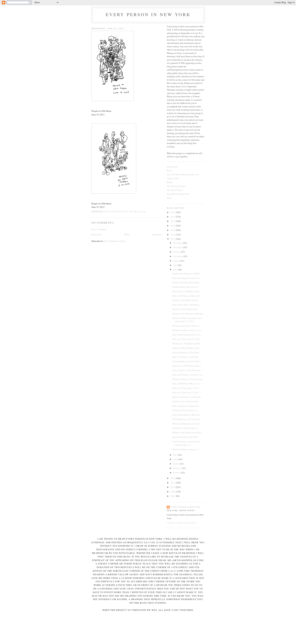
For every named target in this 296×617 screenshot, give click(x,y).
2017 (173, 221)
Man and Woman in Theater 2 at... (188, 374)
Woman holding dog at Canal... (186, 423)
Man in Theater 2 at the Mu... (185, 356)
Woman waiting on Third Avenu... (188, 379)
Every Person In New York (148, 14)
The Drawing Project (176, 186)
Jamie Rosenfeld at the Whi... (185, 436)
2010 (173, 487)
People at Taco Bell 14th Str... (186, 300)
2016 (173, 225)
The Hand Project (175, 190)
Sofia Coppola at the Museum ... (187, 370)
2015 (173, 230)
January (177, 472)
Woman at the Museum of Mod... (187, 432)
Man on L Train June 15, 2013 (186, 339)
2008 (173, 496)
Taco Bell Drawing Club (178, 193)
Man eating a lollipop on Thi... (186, 291)
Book (169, 170)
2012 (173, 478)
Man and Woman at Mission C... (187, 295)
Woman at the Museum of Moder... (188, 313)
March (176, 463)
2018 (173, 216)
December (178, 242)
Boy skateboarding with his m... (186, 334)
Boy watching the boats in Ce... (186, 277)
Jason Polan (172, 166)
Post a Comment (99, 229)
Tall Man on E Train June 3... (185, 428)
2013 (173, 238)
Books (170, 182)
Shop (169, 197)
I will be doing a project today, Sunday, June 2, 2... (186, 443)
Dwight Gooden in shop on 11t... (187, 330)
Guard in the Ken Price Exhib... (186, 282)
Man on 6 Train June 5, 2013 (185, 392)
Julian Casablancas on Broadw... (187, 396)
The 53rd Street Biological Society (183, 174)
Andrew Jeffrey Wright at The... (186, 347)
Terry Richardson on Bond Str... (186, 414)
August (176, 260)
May (175, 454)
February (177, 468)
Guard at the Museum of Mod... (186, 273)
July (175, 265)
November (178, 247)
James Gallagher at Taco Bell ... (186, 352)
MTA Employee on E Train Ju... (186, 419)
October (177, 251)
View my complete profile (182, 523)
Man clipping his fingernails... (186, 405)
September (178, 256)
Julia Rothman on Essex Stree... (186, 361)
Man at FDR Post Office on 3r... (186, 383)
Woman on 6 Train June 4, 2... (186, 410)
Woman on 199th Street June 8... (187, 365)
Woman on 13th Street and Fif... (186, 343)
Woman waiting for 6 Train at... (186, 325)
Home (127, 234)
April (175, 459)
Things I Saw (173, 178)
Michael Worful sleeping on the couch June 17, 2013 (187, 319)
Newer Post (96, 234)
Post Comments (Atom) (115, 241)
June (175, 269)
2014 (173, 234)
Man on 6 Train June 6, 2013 (185, 388)
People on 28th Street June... (185, 309)
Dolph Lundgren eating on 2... (186, 449)
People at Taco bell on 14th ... (186, 401)
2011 (173, 482)
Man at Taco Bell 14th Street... (186, 304)
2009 (173, 491)
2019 (173, 212)
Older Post (157, 234)
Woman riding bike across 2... (186, 286)
